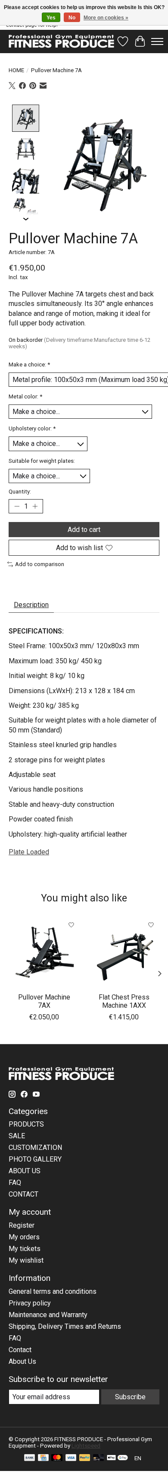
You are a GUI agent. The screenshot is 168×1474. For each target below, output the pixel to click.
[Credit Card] (43, 1458)
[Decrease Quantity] (16, 506)
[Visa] (71, 1458)
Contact (20, 1350)
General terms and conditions (52, 1291)
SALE (17, 1136)
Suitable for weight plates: (42, 461)
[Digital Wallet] (117, 1458)
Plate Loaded (29, 852)
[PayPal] (84, 1458)
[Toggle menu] (157, 41)
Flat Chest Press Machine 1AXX (124, 1001)
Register (21, 1225)
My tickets (24, 1249)
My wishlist (26, 1260)
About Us (22, 1361)
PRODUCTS (26, 1124)
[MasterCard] (56, 1458)
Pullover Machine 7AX (44, 1001)
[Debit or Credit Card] (98, 1458)
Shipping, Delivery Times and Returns (65, 1326)
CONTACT (23, 1194)
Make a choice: (29, 364)
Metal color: (25, 396)
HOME (16, 70)
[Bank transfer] (29, 1458)
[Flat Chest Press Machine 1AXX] (123, 952)
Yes (51, 18)
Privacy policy (30, 1303)
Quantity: (20, 491)
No (71, 18)
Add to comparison (39, 564)
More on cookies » (106, 18)
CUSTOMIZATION (35, 1147)
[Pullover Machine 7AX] (44, 952)
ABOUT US (24, 1171)
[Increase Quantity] (34, 506)
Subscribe (130, 1397)
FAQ (15, 1182)
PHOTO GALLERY (35, 1159)
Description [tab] (31, 605)
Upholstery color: (32, 428)
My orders (24, 1237)
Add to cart (84, 529)
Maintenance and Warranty (48, 1315)
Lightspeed (86, 1445)
